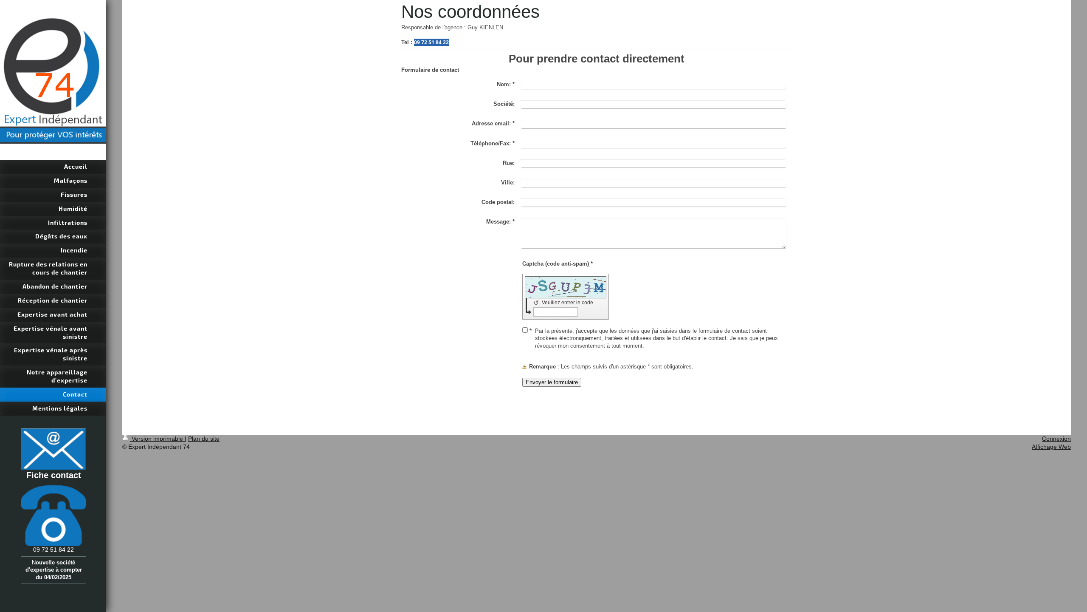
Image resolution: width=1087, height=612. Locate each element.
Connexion (1056, 438)
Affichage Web (1051, 446)
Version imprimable (157, 438)
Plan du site (204, 438)
